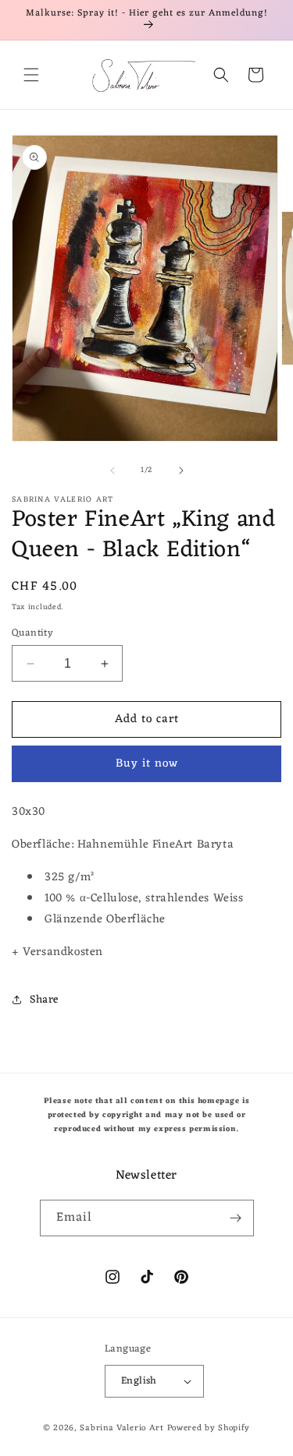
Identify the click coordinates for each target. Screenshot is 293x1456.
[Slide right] (181, 470)
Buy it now (147, 763)
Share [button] (44, 1000)
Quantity (32, 633)
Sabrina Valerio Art (121, 1428)
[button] (31, 75)
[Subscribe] (236, 1218)
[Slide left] (112, 470)
